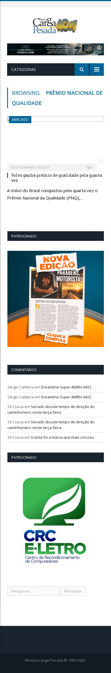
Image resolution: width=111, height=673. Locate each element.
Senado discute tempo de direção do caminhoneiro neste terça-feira (50, 409)
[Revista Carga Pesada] (55, 25)
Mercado (20, 119)
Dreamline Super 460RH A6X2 (66, 387)
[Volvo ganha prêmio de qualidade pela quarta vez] (55, 141)
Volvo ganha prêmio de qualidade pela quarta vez (56, 178)
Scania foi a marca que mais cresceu (62, 437)
